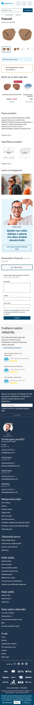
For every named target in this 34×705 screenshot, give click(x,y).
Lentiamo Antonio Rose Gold (11, 95)
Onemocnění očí (6, 616)
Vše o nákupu (5, 503)
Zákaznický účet (6, 529)
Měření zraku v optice (8, 578)
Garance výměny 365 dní (9, 547)
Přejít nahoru (24, 688)
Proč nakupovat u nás (8, 647)
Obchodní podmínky (7, 519)
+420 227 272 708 (7, 450)
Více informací (7, 702)
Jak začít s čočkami (7, 613)
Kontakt (3, 650)
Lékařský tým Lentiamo (9, 644)
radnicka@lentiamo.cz (8, 492)
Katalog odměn (6, 561)
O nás (3, 637)
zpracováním (15, 310)
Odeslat (17, 318)
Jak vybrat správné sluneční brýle (17, 248)
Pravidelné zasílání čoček (9, 571)
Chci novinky (17, 415)
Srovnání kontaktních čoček (10, 626)
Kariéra (3, 654)
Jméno (6, 295)
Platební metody (6, 509)
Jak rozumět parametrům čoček (11, 619)
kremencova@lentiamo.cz (9, 466)
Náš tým (4, 640)
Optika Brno (5, 484)
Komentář (7, 281)
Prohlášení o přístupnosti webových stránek (15, 522)
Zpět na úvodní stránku (13, 688)
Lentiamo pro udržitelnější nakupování (13, 584)
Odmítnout (27, 702)
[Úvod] (2, 14)
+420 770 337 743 (7, 476)
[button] (6, 49)
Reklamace (5, 550)
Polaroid (18, 15)
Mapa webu (5, 657)
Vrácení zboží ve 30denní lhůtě (11, 543)
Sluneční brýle (9, 15)
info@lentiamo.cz (6, 452)
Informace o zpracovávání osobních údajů (15, 526)
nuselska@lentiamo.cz (8, 479)
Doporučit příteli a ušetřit (9, 568)
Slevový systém (6, 564)
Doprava (4, 506)
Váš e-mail (7, 303)
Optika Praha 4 (6, 471)
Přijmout (17, 702)
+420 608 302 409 (7, 463)
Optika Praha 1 (6, 457)
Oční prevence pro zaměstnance (11, 581)
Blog (2, 623)
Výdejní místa (5, 513)
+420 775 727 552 (7, 489)
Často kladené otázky (8, 540)
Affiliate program (6, 574)
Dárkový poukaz (6, 516)
